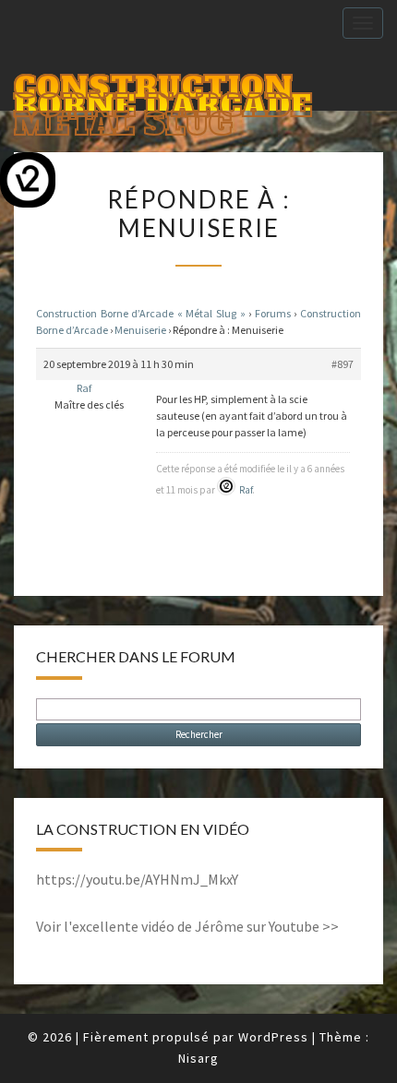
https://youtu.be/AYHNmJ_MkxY (137, 879)
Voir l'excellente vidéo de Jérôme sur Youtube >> (187, 926)
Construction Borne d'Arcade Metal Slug (163, 89)
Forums (273, 313)
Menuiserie (140, 330)
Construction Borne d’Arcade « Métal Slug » (141, 313)
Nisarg (198, 1058)
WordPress (273, 1037)
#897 (342, 364)
